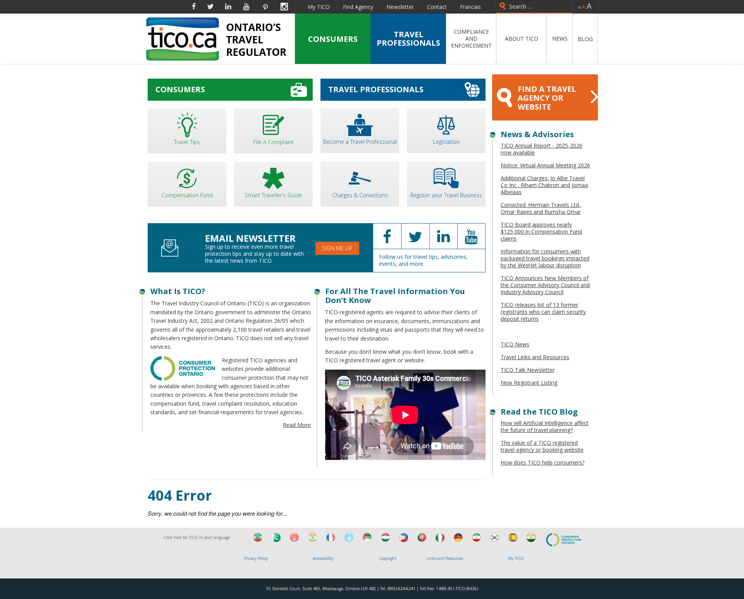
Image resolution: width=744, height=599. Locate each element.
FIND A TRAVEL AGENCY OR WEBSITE (547, 98)
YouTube (246, 6)
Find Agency (358, 6)
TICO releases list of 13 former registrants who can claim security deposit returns (543, 311)
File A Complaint (273, 142)
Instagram (284, 6)
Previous (9, 65)
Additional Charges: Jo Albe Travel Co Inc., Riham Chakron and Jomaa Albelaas (544, 185)
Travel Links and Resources (535, 357)
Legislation (446, 141)
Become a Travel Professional (360, 141)
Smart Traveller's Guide (273, 195)
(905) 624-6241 (401, 588)
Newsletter (400, 6)
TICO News (515, 344)
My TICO (319, 6)
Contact (437, 6)
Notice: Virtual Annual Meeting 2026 (545, 165)
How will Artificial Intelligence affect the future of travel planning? (545, 426)
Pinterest (265, 6)
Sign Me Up (337, 248)
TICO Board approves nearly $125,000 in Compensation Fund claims (541, 231)
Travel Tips (187, 142)
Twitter (210, 6)
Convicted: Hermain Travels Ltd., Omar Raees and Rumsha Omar (541, 208)
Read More (297, 425)
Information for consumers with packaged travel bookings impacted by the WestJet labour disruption (545, 258)
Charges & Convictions (360, 195)
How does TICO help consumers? (542, 462)
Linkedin (228, 6)
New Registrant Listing (529, 382)
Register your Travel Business (446, 195)
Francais (470, 6)
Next (735, 65)
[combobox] (534, 7)
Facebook (194, 6)
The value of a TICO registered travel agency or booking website (542, 446)
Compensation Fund (187, 195)
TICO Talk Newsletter (528, 370)
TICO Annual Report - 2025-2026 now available (541, 149)
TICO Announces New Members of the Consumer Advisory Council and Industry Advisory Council (545, 285)
